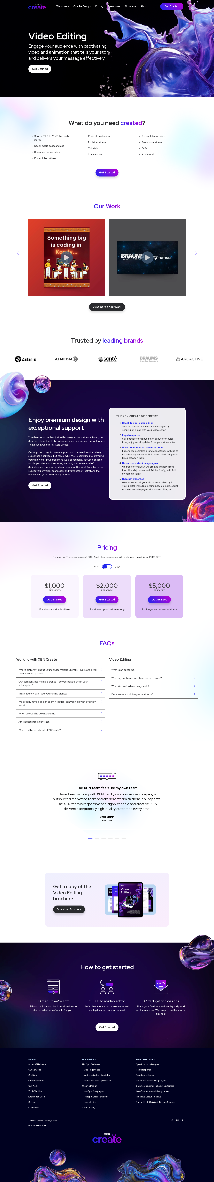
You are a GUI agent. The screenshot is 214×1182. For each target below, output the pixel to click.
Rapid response (131, 435)
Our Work (33, 1086)
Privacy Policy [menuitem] (51, 1121)
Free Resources (36, 1080)
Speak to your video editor (137, 423)
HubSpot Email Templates (96, 1096)
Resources (114, 6)
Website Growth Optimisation (98, 1080)
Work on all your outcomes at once (142, 447)
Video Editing (88, 1107)
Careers (32, 1102)
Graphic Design (82, 6)
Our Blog (32, 1075)
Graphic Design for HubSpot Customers (155, 1086)
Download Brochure (69, 909)
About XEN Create (37, 1064)
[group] (66, 256)
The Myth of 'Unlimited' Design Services (155, 1102)
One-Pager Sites (92, 1069)
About (144, 6)
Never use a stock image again (140, 463)
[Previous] (7, 800)
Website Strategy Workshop (97, 1075)
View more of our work (107, 307)
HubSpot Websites (91, 1064)
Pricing (99, 6)
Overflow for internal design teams (152, 1091)
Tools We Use (35, 1091)
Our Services (34, 1069)
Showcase (130, 6)
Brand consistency (145, 1075)
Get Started (172, 6)
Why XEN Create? (145, 1059)
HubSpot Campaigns (94, 1091)
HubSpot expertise (133, 479)
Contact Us (33, 1107)
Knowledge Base (36, 1096)
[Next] (207, 800)
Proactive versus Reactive (148, 1096)
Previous (19, 253)
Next (195, 253)
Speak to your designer (147, 1064)
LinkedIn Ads (90, 1102)
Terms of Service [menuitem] (35, 1121)
